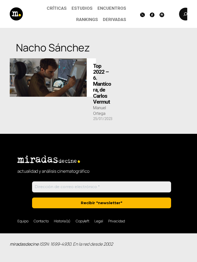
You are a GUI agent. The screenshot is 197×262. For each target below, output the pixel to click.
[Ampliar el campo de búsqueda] (185, 14)
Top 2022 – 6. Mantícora (102, 84)
